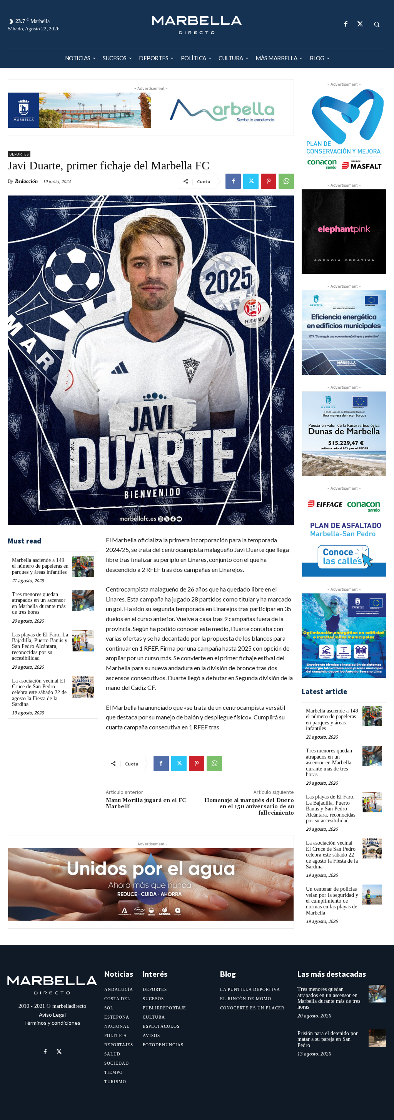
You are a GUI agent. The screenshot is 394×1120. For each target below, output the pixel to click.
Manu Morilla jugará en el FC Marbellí (146, 803)
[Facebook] (346, 24)
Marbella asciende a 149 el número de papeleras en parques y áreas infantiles (40, 566)
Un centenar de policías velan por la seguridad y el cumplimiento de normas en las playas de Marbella (332, 901)
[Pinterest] (268, 181)
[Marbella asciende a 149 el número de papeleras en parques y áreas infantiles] (82, 566)
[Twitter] (360, 24)
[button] (376, 24)
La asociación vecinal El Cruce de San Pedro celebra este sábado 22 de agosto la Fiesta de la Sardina (39, 692)
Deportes (19, 154)
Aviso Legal (52, 1014)
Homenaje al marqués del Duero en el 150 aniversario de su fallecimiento (249, 807)
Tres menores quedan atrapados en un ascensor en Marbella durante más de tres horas (38, 603)
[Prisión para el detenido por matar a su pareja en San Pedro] (377, 1038)
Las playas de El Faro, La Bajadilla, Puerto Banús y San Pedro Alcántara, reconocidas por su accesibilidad (40, 646)
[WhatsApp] (286, 181)
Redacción (26, 181)
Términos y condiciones (52, 1022)
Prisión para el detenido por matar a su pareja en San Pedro (327, 1039)
